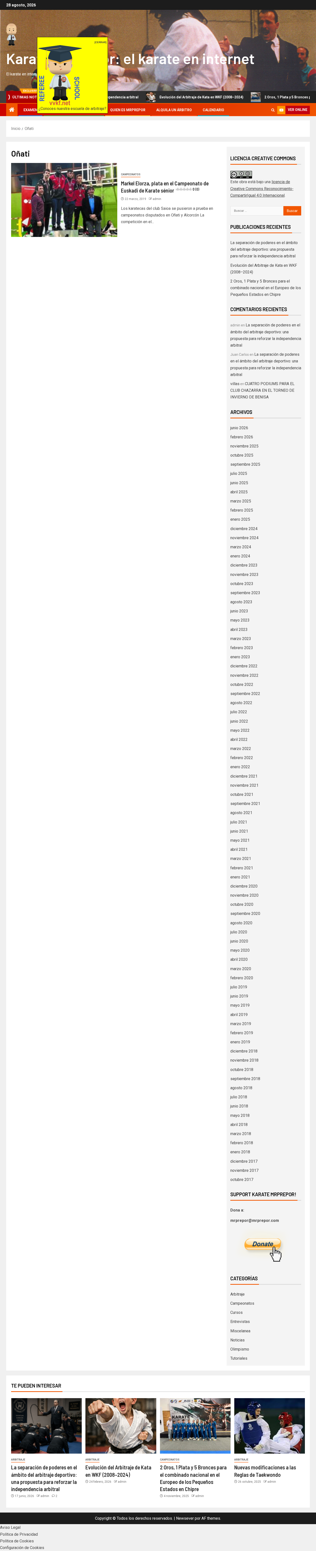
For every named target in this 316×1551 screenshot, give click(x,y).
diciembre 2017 (243, 1161)
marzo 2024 (240, 547)
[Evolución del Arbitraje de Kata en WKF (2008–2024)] (120, 1426)
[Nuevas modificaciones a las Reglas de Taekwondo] (269, 1426)
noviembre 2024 (244, 537)
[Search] (273, 110)
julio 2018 (238, 1097)
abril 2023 (239, 629)
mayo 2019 (240, 1005)
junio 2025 (239, 483)
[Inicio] (12, 110)
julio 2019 (238, 987)
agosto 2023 (241, 602)
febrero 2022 (241, 757)
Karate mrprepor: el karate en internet (130, 58)
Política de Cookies (17, 1541)
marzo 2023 (240, 638)
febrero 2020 (241, 978)
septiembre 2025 (245, 464)
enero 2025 (240, 519)
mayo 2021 (240, 840)
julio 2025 (238, 473)
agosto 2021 (241, 812)
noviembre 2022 (244, 675)
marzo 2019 (240, 1023)
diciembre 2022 (243, 666)
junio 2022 (239, 721)
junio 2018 (239, 1106)
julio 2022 (238, 712)
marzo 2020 (240, 968)
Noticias (237, 1340)
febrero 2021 (241, 868)
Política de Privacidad (19, 1534)
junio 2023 (239, 611)
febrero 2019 (241, 1033)
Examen (30, 110)
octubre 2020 (241, 904)
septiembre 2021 (245, 803)
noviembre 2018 (244, 1060)
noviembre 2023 (244, 574)
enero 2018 (240, 1152)
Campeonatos (130, 174)
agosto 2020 (241, 923)
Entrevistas (240, 1321)
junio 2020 (239, 941)
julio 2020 (238, 932)
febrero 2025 (241, 510)
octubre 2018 (241, 1069)
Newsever (185, 1518)
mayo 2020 (240, 950)
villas (234, 383)
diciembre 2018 (243, 1051)
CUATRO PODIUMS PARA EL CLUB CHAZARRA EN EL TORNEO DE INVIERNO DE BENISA (262, 390)
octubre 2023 (241, 583)
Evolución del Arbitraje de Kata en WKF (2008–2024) (164, 97)
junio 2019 (239, 996)
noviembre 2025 (244, 446)
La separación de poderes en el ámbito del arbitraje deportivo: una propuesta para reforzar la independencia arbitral (264, 249)
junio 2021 (239, 831)
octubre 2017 (241, 1179)
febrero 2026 (241, 437)
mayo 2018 (240, 1115)
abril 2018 (239, 1124)
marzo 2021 (240, 858)
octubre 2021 (241, 794)
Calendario (213, 110)
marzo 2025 (240, 501)
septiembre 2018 (245, 1078)
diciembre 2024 (243, 528)
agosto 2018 (241, 1088)
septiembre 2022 (245, 693)
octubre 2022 (241, 684)
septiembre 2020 (245, 913)
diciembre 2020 (243, 886)
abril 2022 (239, 739)
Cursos (236, 1312)
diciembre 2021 (243, 776)
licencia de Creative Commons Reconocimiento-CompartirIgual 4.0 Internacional (262, 188)
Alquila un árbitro (174, 110)
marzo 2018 (240, 1133)
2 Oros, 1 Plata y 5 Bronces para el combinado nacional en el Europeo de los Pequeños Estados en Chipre (265, 288)
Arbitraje (237, 1294)
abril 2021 (239, 849)
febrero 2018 (241, 1143)
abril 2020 (239, 959)
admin (157, 199)
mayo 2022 (240, 730)
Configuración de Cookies (22, 1547)
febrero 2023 (241, 647)
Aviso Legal (10, 1527)
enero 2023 (240, 657)
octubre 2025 (241, 455)
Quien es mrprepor (127, 110)
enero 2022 (240, 767)
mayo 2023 (240, 620)
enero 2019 (240, 1042)
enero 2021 (240, 877)
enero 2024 (240, 556)
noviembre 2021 (244, 785)
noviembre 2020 (244, 895)
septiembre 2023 (245, 592)
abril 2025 (239, 492)
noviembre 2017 (244, 1170)
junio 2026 (239, 428)
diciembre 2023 (243, 565)
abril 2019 (239, 1014)
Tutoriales (238, 1358)
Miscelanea (240, 1331)
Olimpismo (239, 1349)
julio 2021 (238, 822)
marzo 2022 (240, 748)
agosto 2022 (241, 702)
